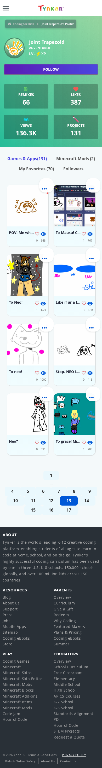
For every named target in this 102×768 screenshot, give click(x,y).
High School (65, 690)
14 (86, 500)
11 (33, 500)
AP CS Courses (67, 696)
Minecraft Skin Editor (22, 678)
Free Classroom (68, 672)
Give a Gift (63, 609)
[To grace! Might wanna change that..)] (74, 414)
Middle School (67, 684)
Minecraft (12, 666)
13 (68, 500)
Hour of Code (15, 719)
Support (10, 609)
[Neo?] (27, 414)
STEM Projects (67, 731)
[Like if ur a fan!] (74, 275)
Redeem (61, 614)
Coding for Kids (23, 24)
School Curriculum (71, 666)
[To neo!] (27, 344)
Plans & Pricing (68, 632)
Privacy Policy (74, 755)
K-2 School (63, 701)
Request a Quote (69, 737)
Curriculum (64, 603)
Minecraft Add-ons (20, 696)
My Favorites (36, 169)
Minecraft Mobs (17, 684)
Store (8, 643)
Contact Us (68, 761)
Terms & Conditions (42, 755)
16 (51, 510)
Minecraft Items (17, 701)
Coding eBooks (16, 638)
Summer (61, 643)
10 (15, 500)
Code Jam (11, 713)
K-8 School (63, 707)
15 (33, 510)
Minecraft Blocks (18, 690)
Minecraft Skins (17, 672)
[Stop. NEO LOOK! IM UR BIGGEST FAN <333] (74, 344)
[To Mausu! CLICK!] (74, 205)
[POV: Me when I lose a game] (27, 205)
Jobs (6, 620)
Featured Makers (69, 626)
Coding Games (16, 661)
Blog (7, 597)
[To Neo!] (27, 275)
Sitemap (10, 632)
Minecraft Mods (75, 158)
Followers (73, 169)
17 (68, 510)
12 (51, 500)
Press (8, 614)
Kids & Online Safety (20, 761)
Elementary (64, 678)
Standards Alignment (73, 713)
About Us (11, 603)
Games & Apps (27, 158)
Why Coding (65, 620)
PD (56, 719)
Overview (62, 597)
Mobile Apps (14, 626)
